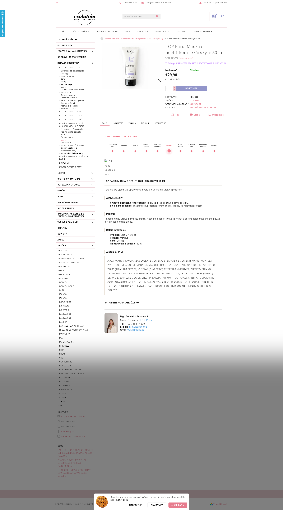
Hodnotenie (160, 123)
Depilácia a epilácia (68, 185)
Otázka (197, 115)
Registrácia (221, 3)
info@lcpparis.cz (138, 326)
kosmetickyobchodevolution (73, 436)
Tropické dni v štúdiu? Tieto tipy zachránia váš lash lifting (74, 473)
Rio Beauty (64, 386)
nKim (61, 350)
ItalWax (63, 294)
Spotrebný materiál (68, 179)
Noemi (62, 354)
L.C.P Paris (146, 320)
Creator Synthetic (69, 262)
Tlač (177, 115)
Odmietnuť (157, 505)
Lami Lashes (65, 318)
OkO (61, 358)
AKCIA (60, 240)
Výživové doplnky (68, 108)
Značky (61, 245)
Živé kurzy (142, 31)
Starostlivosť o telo (70, 112)
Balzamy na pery (68, 95)
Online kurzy (162, 31)
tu (127, 500)
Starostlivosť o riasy (70, 116)
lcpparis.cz (195, 104)
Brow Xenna (65, 254)
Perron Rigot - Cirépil (70, 370)
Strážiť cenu (218, 115)
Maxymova (64, 334)
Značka (132, 123)
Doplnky (62, 228)
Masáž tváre (66, 92)
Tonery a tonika (67, 76)
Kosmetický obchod (69, 431)
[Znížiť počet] (174, 89)
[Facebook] (57, 2)
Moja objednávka (203, 31)
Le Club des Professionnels (73, 330)
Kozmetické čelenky (69, 106)
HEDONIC (63, 278)
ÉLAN (61, 270)
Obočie (61, 190)
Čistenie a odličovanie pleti (72, 71)
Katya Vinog (65, 302)
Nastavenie (135, 505)
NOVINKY (62, 234)
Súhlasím (179, 505)
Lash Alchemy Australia (71, 326)
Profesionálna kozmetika (72, 51)
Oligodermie (65, 362)
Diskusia (145, 123)
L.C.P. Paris (64, 306)
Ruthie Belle (65, 389)
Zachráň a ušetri (67, 39)
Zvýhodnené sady (68, 151)
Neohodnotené (186, 58)
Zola (61, 405)
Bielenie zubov (65, 208)
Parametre (117, 123)
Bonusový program (107, 31)
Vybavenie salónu (67, 222)
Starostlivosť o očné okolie (72, 90)
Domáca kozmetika (68, 63)
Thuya (62, 401)
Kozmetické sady (68, 103)
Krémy (63, 81)
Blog (127, 31)
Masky (63, 87)
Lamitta (63, 322)
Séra (63, 79)
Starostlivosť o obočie (71, 120)
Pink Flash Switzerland (71, 374)
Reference (64, 382)
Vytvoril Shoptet (220, 504)
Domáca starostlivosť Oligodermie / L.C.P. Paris (71, 125)
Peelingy (64, 74)
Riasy (60, 196)
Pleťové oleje (66, 84)
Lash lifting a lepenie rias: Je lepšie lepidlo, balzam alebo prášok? (75, 453)
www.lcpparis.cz (135, 329)
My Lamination (66, 342)
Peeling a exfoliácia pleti (71, 132)
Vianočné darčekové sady (72, 153)
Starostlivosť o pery (70, 167)
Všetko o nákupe (81, 31)
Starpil (63, 393)
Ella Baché (64, 274)
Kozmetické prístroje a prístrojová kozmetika (70, 215)
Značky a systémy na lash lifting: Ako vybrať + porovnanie (73, 463)
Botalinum (64, 163)
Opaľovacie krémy (68, 98)
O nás (62, 31)
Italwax (63, 298)
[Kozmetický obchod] (84, 18)
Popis (104, 123)
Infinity (63, 282)
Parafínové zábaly (67, 202)
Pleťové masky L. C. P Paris (203, 108)
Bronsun (63, 250)
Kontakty (181, 31)
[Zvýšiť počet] (174, 87)
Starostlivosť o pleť (70, 68)
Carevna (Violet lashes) (71, 258)
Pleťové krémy (67, 137)
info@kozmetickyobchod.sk (73, 416)
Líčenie (61, 173)
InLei (61, 290)
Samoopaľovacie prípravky (72, 100)
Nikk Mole (64, 346)
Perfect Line (65, 366)
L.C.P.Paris (64, 310)
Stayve (62, 397)
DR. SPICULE (65, 266)
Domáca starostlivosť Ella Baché (73, 157)
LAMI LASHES (65, 314)
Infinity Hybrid (66, 286)
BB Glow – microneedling (71, 57)
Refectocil (64, 378)
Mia (61, 338)
